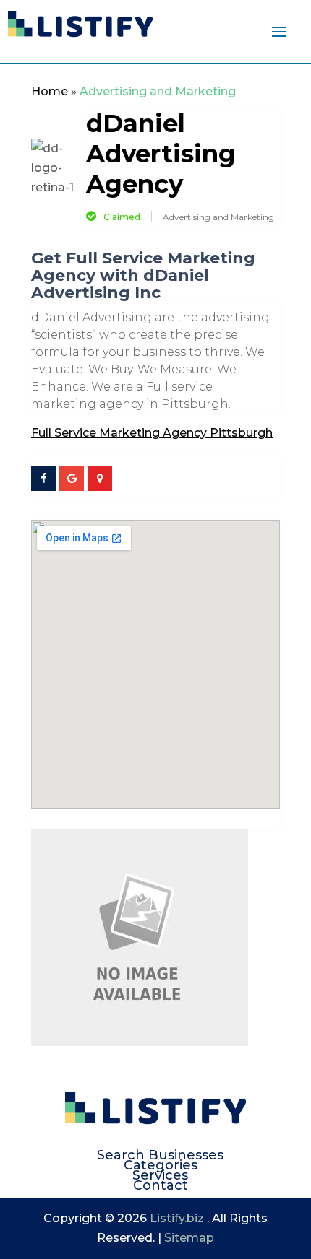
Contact (160, 1185)
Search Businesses (160, 1155)
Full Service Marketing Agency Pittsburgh (152, 433)
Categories (160, 1165)
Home (49, 91)
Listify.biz (177, 1218)
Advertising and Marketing (158, 91)
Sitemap (189, 1238)
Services (160, 1175)
